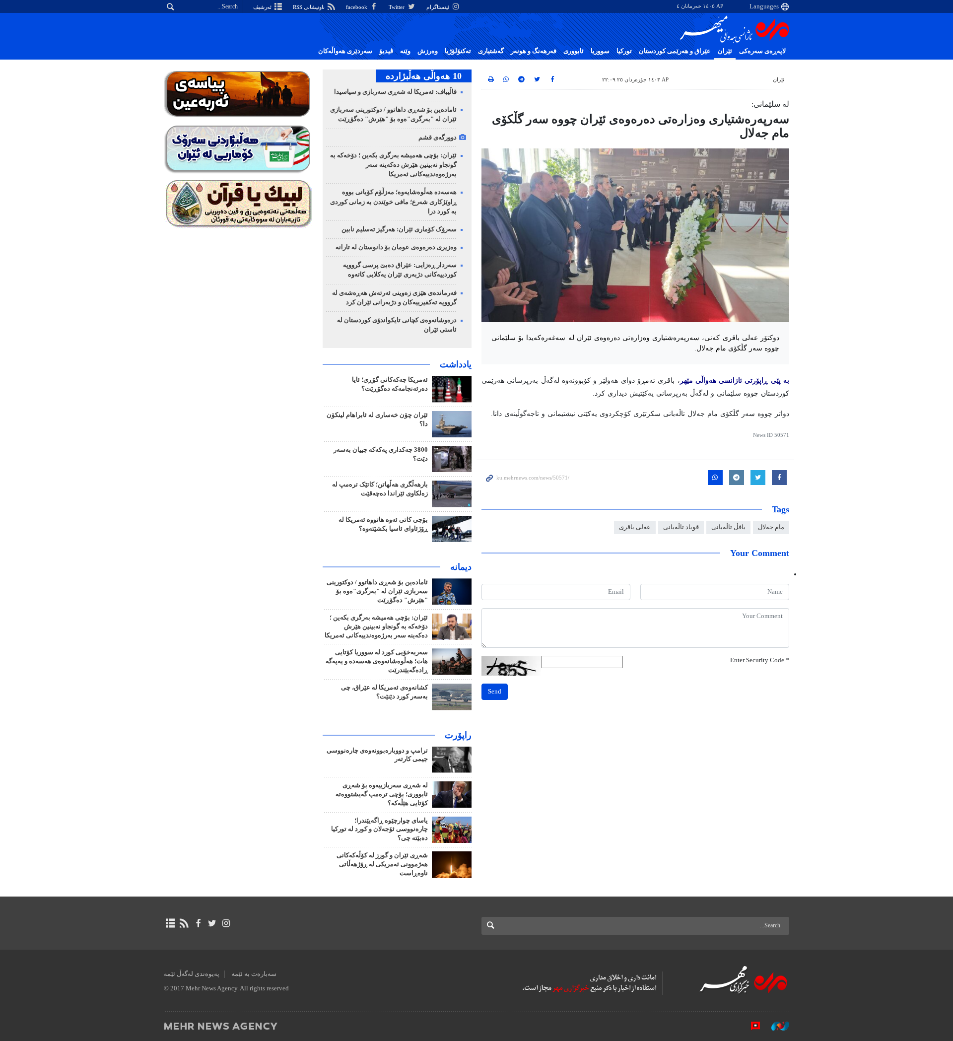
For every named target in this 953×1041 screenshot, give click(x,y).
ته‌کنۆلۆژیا (458, 51)
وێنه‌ (405, 51)
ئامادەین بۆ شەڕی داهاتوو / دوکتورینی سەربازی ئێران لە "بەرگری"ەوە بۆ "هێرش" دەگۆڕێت (377, 591)
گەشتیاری (491, 51)
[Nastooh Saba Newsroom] (775, 1025)
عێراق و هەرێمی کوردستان (675, 51)
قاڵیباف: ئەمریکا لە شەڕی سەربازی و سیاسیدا (395, 91)
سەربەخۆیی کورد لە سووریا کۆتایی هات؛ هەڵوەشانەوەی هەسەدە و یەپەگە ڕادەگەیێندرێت (377, 661)
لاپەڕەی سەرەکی (762, 51)
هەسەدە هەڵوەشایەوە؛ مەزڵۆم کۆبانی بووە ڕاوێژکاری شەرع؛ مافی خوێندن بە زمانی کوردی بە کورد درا (393, 201)
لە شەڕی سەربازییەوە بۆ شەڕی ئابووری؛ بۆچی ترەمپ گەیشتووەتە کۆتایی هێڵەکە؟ (382, 794)
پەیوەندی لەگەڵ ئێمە (191, 974)
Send (494, 691)
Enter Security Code (759, 660)
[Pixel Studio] (750, 1025)
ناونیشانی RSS (309, 7)
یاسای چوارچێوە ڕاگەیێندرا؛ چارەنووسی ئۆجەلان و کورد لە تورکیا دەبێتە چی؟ (379, 829)
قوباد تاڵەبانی (681, 527)
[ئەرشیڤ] (170, 923)
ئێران (725, 51)
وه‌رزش (427, 51)
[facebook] (198, 923)
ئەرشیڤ (263, 7)
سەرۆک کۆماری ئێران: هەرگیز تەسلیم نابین (399, 229)
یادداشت (456, 364)
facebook (357, 7)
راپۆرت (458, 735)
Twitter (397, 7)
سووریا (600, 51)
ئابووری (573, 51)
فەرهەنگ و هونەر (533, 51)
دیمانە (461, 567)
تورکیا (624, 51)
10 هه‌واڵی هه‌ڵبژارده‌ (424, 76)
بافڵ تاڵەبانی (728, 527)
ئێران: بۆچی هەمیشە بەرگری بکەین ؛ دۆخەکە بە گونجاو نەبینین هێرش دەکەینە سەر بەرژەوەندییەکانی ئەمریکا (393, 165)
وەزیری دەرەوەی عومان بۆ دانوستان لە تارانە (396, 247)
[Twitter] (212, 923)
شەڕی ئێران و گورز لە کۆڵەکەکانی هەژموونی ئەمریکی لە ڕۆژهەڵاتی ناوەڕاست (382, 864)
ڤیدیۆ (386, 51)
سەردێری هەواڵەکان (345, 51)
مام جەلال (771, 527)
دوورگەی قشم (437, 137)
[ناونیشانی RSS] (184, 923)
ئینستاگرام (438, 7)
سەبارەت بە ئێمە (253, 974)
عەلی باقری (635, 527)
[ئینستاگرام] (226, 923)
